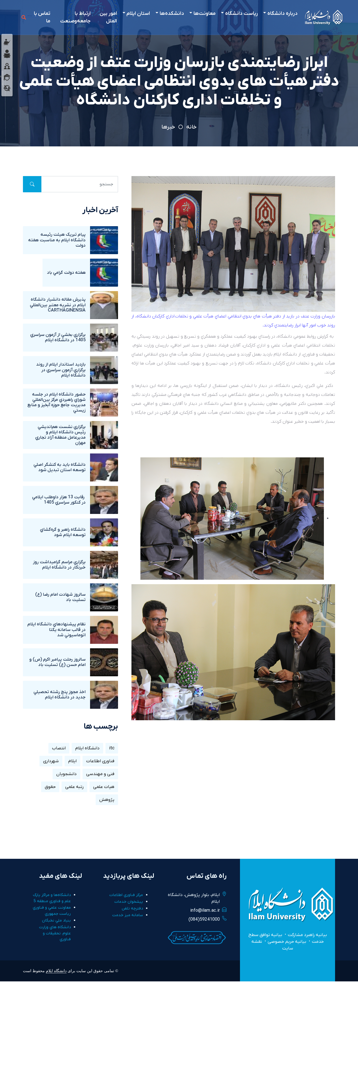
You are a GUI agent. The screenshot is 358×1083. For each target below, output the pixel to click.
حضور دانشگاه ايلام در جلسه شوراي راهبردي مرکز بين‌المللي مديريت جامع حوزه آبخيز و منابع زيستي (56, 402)
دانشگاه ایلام (87, 748)
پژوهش (106, 800)
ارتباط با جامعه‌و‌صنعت (75, 17)
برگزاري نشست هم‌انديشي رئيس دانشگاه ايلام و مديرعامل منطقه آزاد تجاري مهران (60, 435)
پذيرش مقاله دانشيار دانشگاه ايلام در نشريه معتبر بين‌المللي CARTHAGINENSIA (58, 305)
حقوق (50, 787)
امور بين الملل (108, 17)
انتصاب (59, 748)
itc (111, 748)
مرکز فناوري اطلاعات (126, 895)
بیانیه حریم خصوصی (287, 941)
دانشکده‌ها (172, 13)
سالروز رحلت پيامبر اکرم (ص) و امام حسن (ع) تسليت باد (57, 662)
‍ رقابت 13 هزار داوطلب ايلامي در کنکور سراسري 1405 (59, 499)
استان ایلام (138, 13)
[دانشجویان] (7, 54)
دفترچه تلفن (132, 908)
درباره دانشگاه (282, 13)
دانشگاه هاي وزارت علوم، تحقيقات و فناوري (55, 933)
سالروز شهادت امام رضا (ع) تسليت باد (60, 597)
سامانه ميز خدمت (127, 915)
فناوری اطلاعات (100, 761)
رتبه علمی (74, 787)
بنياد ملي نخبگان (56, 920)
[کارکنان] (7, 66)
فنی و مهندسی (100, 774)
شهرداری (51, 761)
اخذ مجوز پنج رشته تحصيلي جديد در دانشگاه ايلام (60, 694)
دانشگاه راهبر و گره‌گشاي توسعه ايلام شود (63, 532)
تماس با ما (42, 17)
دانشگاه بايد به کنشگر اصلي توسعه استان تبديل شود (60, 467)
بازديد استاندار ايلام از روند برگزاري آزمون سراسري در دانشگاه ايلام (61, 370)
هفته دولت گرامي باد (66, 272)
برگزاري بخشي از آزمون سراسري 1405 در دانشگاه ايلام (58, 337)
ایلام (72, 761)
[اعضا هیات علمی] (7, 42)
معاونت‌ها (205, 13)
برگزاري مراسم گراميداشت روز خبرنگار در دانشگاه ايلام (59, 564)
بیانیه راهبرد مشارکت (307, 935)
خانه (191, 127)
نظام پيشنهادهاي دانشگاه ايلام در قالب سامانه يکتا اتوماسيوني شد (56, 629)
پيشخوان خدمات (128, 901)
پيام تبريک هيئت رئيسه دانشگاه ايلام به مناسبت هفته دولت (57, 240)
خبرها (168, 127)
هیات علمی (103, 787)
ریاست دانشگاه (241, 13)
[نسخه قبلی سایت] (7, 88)
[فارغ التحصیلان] (7, 77)
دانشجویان (66, 774)
